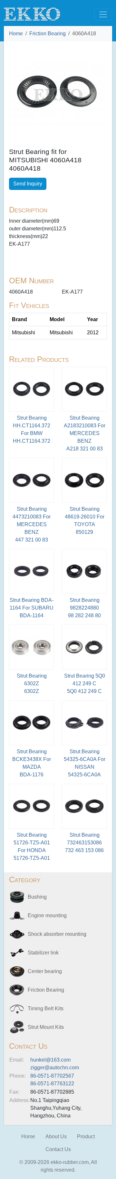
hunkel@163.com (50, 1060)
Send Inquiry (27, 183)
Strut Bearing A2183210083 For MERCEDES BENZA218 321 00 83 (84, 433)
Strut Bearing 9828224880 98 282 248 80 (84, 607)
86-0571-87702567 (52, 1076)
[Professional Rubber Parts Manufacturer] (32, 14)
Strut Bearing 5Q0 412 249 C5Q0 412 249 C (84, 683)
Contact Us (58, 1149)
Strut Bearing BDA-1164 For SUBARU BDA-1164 (31, 607)
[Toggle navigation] (103, 14)
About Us (56, 1136)
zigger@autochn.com (54, 1067)
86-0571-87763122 (52, 1083)
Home (16, 33)
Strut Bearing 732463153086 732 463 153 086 (84, 842)
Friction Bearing (47, 33)
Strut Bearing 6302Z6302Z (32, 683)
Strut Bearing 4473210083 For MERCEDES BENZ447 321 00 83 (32, 524)
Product (86, 1136)
